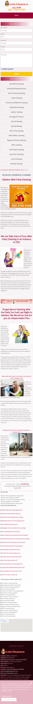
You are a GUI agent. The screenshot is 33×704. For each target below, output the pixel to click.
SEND (16, 74)
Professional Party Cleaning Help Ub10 (12, 564)
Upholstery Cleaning (17, 107)
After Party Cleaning (16, 131)
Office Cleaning (16, 145)
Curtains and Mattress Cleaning (16, 103)
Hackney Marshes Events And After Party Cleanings (16, 539)
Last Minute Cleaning (16, 84)
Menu (16, 15)
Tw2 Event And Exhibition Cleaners (11, 513)
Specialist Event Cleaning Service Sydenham (13, 542)
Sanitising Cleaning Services (16, 89)
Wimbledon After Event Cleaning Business (13, 521)
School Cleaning (16, 159)
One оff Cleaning (16, 121)
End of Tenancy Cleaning (16, 93)
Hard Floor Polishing (16, 154)
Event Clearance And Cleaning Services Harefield (15, 535)
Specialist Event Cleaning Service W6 (11, 557)
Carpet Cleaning (16, 98)
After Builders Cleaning (16, 135)
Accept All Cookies (9, 699)
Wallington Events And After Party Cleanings (14, 528)
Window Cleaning (16, 164)
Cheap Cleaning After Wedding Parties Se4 (13, 567)
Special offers (17, 488)
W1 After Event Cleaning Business (11, 553)
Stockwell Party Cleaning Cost (10, 524)
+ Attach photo (7, 69)
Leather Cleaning (16, 112)
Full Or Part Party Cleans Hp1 (10, 574)
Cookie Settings (7, 696)
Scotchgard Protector (16, 117)
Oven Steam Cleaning (16, 150)
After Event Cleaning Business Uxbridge (12, 517)
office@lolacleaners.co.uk (11, 671)
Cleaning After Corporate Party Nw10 (12, 571)
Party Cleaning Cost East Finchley (11, 531)
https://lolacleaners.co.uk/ (10, 673)
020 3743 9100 (16, 10)
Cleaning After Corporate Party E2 (11, 549)
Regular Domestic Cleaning (16, 140)
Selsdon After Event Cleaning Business (12, 510)
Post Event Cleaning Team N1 (10, 560)
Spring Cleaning (16, 126)
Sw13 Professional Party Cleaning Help (12, 546)
